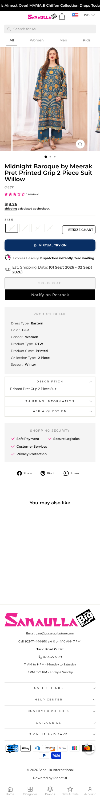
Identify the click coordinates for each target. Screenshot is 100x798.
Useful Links (48, 688)
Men (63, 40)
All (12, 40)
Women (37, 40)
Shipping (11, 208)
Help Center (49, 699)
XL (12, 228)
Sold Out (49, 283)
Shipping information (49, 401)
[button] (15, 194)
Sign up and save (48, 734)
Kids (86, 40)
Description (50, 381)
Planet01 (60, 778)
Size (9, 219)
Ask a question (50, 411)
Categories (48, 722)
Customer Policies (49, 711)
